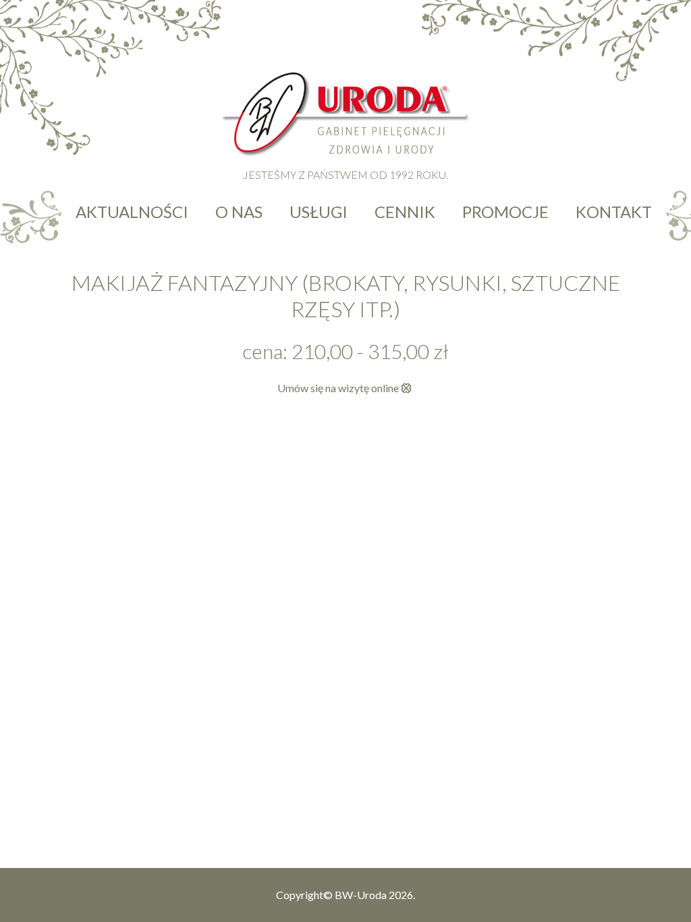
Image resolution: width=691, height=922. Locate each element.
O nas (238, 211)
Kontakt (614, 211)
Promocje (505, 211)
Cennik (405, 211)
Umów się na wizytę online (338, 387)
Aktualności (132, 211)
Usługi (318, 211)
